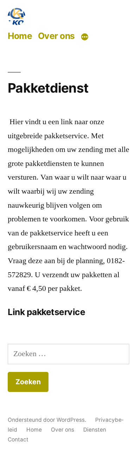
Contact (18, 439)
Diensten (94, 429)
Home (20, 36)
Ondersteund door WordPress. (47, 419)
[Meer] (84, 37)
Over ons (56, 36)
